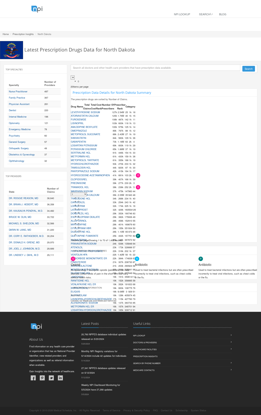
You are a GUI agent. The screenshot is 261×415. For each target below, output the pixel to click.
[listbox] (72, 86)
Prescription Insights (23, 34)
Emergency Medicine (20, 129)
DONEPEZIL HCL (80, 213)
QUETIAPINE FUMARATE (84, 235)
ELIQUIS (75, 291)
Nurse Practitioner (18, 91)
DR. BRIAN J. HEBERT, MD (23, 204)
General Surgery (17, 141)
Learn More (76, 22)
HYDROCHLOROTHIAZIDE (85, 164)
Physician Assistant (19, 104)
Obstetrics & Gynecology (22, 154)
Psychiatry (14, 135)
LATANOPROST (79, 209)
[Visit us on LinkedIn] (60, 377)
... (79, 235)
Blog (222, 14)
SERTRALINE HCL (81, 152)
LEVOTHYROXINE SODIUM (85, 112)
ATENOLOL (77, 247)
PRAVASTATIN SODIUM (83, 243)
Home (6, 34)
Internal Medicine (17, 116)
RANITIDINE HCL (80, 280)
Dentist (12, 110)
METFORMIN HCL (80, 156)
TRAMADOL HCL (80, 187)
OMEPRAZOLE (79, 130)
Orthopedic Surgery (19, 148)
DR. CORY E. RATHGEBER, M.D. (26, 236)
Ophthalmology (16, 160)
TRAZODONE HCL (80, 198)
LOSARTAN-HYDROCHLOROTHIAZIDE (91, 310)
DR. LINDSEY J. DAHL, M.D (23, 255)
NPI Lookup (182, 14)
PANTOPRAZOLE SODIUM (85, 171)
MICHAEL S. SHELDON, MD (24, 223)
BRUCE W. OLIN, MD (20, 217)
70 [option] (72, 240)
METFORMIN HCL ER (82, 306)
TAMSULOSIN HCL (81, 167)
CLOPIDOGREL (79, 179)
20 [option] (72, 86)
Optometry (14, 123)
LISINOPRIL (77, 123)
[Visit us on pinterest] (42, 377)
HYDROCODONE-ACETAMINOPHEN (90, 175)
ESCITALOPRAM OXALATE (85, 217)
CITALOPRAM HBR (81, 228)
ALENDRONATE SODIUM (84, 302)
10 (79, 231)
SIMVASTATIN (78, 138)
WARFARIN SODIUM (82, 191)
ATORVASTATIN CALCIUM (85, 115)
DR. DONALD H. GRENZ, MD (24, 242)
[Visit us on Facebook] (33, 377)
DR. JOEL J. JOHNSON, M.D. (24, 248)
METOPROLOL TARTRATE (85, 160)
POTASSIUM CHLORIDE (84, 149)
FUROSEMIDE (78, 119)
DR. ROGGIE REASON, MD (23, 198)
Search (204, 14)
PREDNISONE (78, 183)
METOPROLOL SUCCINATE (85, 134)
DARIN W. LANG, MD (20, 229)
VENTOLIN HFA (79, 254)
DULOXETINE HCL (80, 231)
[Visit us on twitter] (51, 377)
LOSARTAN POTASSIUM (84, 145)
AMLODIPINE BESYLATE (84, 127)
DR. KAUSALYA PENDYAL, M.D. (26, 210)
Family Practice (17, 97)
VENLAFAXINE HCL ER (83, 284)
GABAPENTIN (78, 141)
